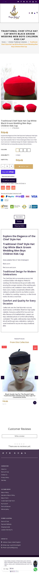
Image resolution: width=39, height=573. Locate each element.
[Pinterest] (24, 1)
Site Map (3, 480)
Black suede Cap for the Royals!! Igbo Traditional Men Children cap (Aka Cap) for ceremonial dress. (19, 395)
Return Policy (5, 492)
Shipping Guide (5, 527)
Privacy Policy (5, 477)
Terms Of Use (5, 472)
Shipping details (19, 226)
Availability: (5, 155)
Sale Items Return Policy (8, 495)
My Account (4, 503)
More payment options (8, 176)
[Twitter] (19, 1)
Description (19, 217)
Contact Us (4, 474)
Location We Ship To (6, 530)
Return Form (4, 498)
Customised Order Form (8, 501)
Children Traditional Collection (17, 42)
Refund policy (5, 509)
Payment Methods (6, 524)
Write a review (19, 436)
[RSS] (36, 1)
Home (3, 42)
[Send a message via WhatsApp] (35, 569)
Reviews (19, 221)
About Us (3, 469)
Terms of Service (5, 506)
